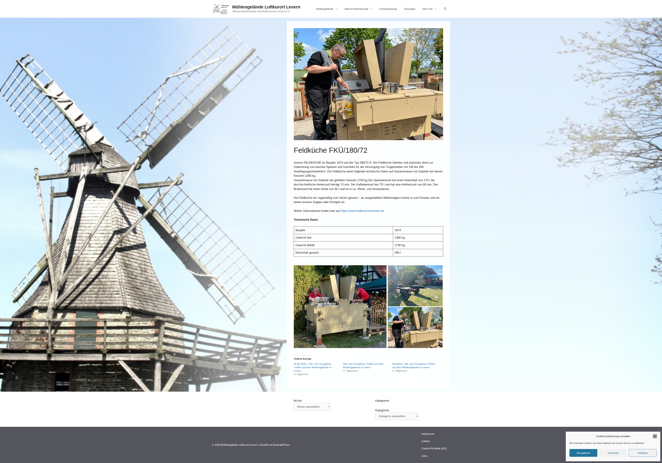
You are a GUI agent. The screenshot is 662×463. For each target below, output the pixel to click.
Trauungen (409, 8)
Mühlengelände (324, 8)
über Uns (427, 8)
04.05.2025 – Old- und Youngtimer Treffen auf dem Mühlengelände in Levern (313, 367)
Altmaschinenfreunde (356, 8)
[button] (655, 436)
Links (425, 455)
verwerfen (613, 452)
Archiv (298, 400)
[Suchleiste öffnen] (445, 9)
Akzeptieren (583, 452)
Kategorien (382, 410)
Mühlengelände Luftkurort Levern (266, 6)
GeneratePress (281, 444)
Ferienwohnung (388, 8)
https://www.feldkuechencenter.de (362, 211)
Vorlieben (643, 452)
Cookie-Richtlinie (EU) (434, 448)
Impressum (428, 433)
